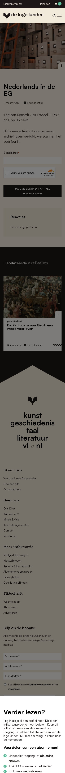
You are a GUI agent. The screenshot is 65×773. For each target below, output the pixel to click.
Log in (7, 720)
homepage (15, 739)
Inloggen (45, 4)
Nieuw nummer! (12, 4)
